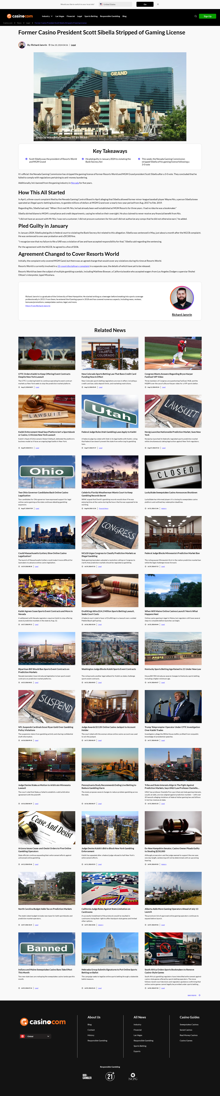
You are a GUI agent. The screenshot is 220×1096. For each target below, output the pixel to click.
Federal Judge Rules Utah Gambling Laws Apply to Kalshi (109, 432)
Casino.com (7, 23)
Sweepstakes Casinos (189, 1024)
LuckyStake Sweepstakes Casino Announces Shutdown (171, 492)
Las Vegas (138, 1035)
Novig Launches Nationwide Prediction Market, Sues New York (173, 433)
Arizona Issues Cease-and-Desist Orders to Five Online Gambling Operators (44, 850)
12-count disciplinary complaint (74, 266)
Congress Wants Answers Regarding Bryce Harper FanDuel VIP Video (169, 375)
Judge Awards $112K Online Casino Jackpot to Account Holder (108, 728)
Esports (137, 1051)
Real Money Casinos (189, 1035)
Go (145, 4)
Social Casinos (186, 1030)
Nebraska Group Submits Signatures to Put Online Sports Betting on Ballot (109, 971)
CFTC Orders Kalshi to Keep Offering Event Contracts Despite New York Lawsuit (44, 375)
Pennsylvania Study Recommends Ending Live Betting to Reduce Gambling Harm (109, 786)
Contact (91, 1030)
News (19, 23)
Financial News (103, 508)
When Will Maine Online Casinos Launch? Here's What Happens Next (171, 612)
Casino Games (186, 1040)
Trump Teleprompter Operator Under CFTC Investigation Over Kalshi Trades (172, 728)
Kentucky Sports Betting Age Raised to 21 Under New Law (173, 669)
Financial (138, 1030)
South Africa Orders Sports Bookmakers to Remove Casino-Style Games (169, 971)
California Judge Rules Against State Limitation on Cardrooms (106, 910)
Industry (164, 508)
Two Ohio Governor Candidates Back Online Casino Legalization (43, 494)
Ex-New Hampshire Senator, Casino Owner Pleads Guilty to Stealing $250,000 (172, 850)
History (91, 1035)
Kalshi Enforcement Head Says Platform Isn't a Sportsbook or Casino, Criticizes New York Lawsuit (46, 433)
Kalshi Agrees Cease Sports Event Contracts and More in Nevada (45, 612)
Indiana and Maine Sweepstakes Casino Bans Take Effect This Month (45, 971)
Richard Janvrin (39, 44)
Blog (90, 1024)
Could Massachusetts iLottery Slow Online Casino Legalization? (42, 554)
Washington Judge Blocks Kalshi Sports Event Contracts (109, 669)
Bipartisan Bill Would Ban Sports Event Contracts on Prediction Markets (43, 670)
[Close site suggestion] (157, 4)
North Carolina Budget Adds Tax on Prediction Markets (45, 909)
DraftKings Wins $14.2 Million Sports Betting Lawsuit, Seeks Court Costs (108, 612)
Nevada (75, 182)
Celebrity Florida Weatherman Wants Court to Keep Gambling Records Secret (107, 494)
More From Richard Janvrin (37, 305)
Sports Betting (140, 1046)
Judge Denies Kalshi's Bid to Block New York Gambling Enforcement (108, 850)
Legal (28, 23)
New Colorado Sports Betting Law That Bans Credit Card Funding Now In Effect (109, 375)
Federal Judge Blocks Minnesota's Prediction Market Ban (172, 553)
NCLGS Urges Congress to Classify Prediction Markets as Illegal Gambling (109, 554)
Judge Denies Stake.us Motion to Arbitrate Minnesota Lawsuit (44, 786)
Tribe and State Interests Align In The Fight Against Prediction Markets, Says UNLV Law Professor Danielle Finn (171, 786)
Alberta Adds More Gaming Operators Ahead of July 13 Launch (171, 910)
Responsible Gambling (97, 1040)
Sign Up (207, 16)
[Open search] (195, 16)
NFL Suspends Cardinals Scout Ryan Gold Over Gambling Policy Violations (45, 728)
